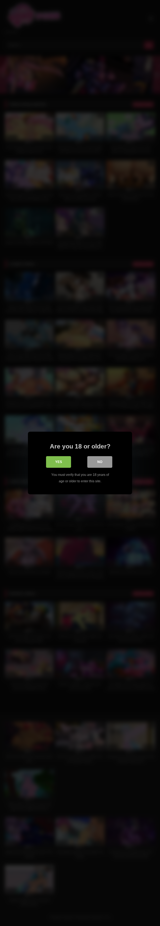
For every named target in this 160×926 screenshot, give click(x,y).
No (99, 462)
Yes (58, 462)
